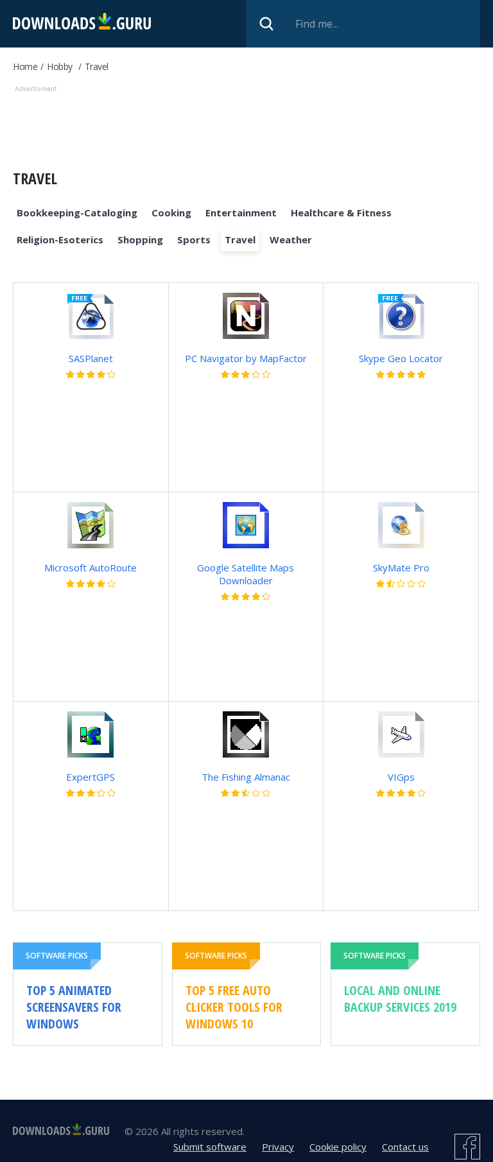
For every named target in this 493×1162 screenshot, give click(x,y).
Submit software (209, 1146)
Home (25, 66)
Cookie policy (338, 1146)
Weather (291, 239)
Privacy (278, 1146)
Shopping (140, 239)
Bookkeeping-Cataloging (77, 212)
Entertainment (241, 212)
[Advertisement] (246, 124)
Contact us (405, 1146)
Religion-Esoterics (60, 239)
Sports (194, 239)
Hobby (60, 66)
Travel (96, 66)
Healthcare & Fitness (341, 212)
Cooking (171, 212)
